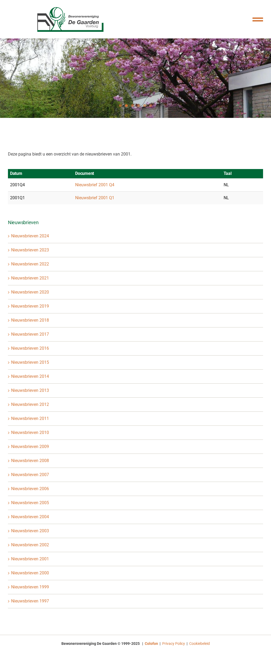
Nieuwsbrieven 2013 (30, 390)
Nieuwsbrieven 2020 (30, 292)
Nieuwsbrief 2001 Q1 (94, 197)
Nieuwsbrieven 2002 (30, 544)
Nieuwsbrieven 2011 (30, 418)
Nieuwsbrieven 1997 (30, 601)
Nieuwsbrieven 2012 (30, 404)
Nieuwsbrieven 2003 (30, 530)
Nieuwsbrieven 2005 (30, 502)
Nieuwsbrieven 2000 (30, 572)
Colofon (151, 643)
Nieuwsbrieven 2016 (30, 348)
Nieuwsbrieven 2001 (30, 558)
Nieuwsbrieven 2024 (30, 235)
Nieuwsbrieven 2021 (30, 278)
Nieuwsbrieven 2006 (30, 488)
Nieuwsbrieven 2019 (30, 306)
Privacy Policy (173, 643)
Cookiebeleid (199, 643)
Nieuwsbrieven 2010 (30, 432)
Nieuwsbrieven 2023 (30, 249)
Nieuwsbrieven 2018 (30, 320)
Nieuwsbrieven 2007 (30, 474)
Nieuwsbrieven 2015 (30, 362)
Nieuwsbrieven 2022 (30, 264)
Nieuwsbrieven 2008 (30, 460)
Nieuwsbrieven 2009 (30, 446)
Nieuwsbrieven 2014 (30, 376)
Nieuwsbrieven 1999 (30, 586)
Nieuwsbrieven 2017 (30, 334)
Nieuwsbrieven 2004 (30, 516)
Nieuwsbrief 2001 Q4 (94, 184)
